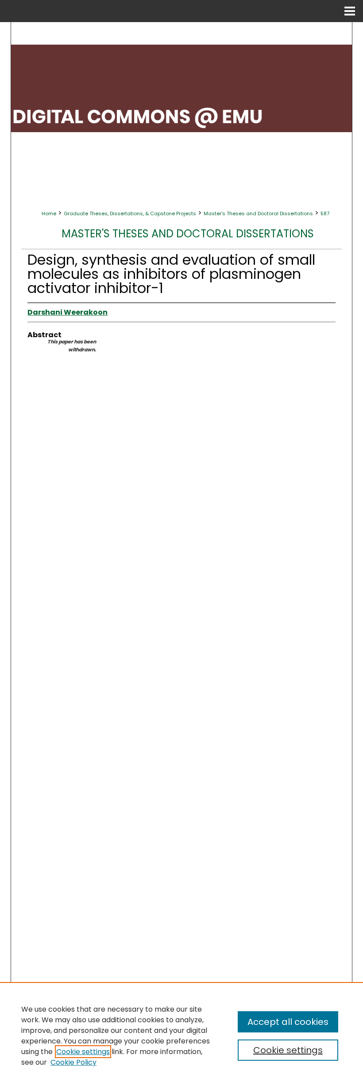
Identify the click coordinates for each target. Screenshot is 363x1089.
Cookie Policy (73, 1062)
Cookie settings (83, 1052)
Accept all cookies (287, 1022)
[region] (181, 1035)
